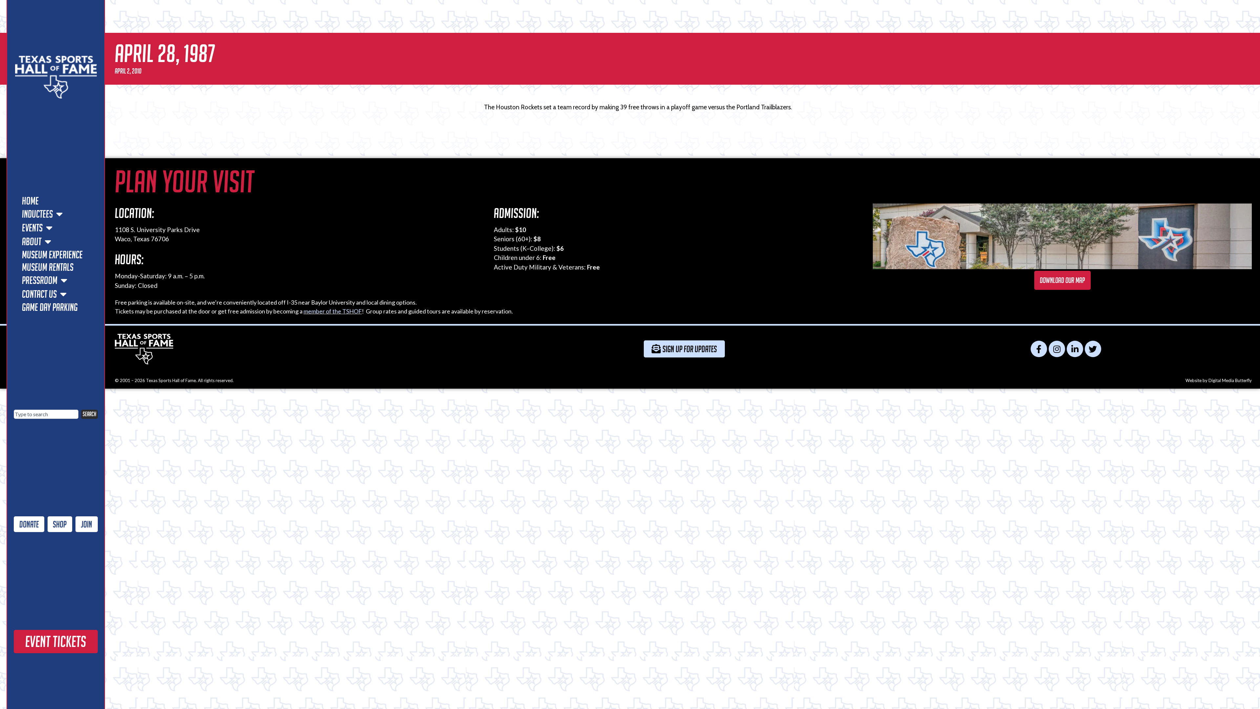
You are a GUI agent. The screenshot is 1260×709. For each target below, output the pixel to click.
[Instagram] (1057, 349)
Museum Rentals (48, 267)
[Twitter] (1093, 349)
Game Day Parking (50, 307)
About (31, 241)
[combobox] (46, 414)
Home (30, 200)
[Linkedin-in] (1075, 349)
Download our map (1062, 280)
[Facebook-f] (1039, 349)
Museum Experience (52, 254)
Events (32, 228)
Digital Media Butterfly (1230, 380)
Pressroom (39, 280)
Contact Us (39, 294)
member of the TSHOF (333, 311)
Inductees (37, 214)
